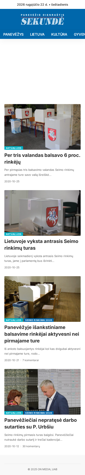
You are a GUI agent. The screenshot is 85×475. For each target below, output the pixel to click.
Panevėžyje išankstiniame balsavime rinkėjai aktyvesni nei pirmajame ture (41, 334)
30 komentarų (31, 446)
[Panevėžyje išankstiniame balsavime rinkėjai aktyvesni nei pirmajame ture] (42, 299)
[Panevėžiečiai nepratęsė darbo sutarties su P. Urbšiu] (42, 392)
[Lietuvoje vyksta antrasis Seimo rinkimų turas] (42, 213)
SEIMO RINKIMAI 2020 (38, 320)
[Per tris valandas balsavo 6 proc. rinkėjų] (42, 127)
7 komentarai (30, 360)
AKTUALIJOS (14, 148)
